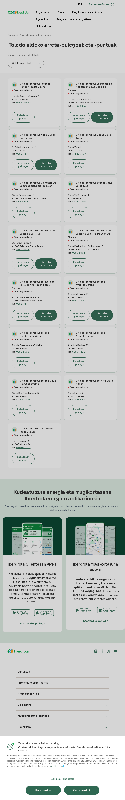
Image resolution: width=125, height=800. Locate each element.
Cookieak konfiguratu (62, 778)
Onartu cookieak (81, 790)
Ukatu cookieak (43, 790)
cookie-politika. (57, 766)
